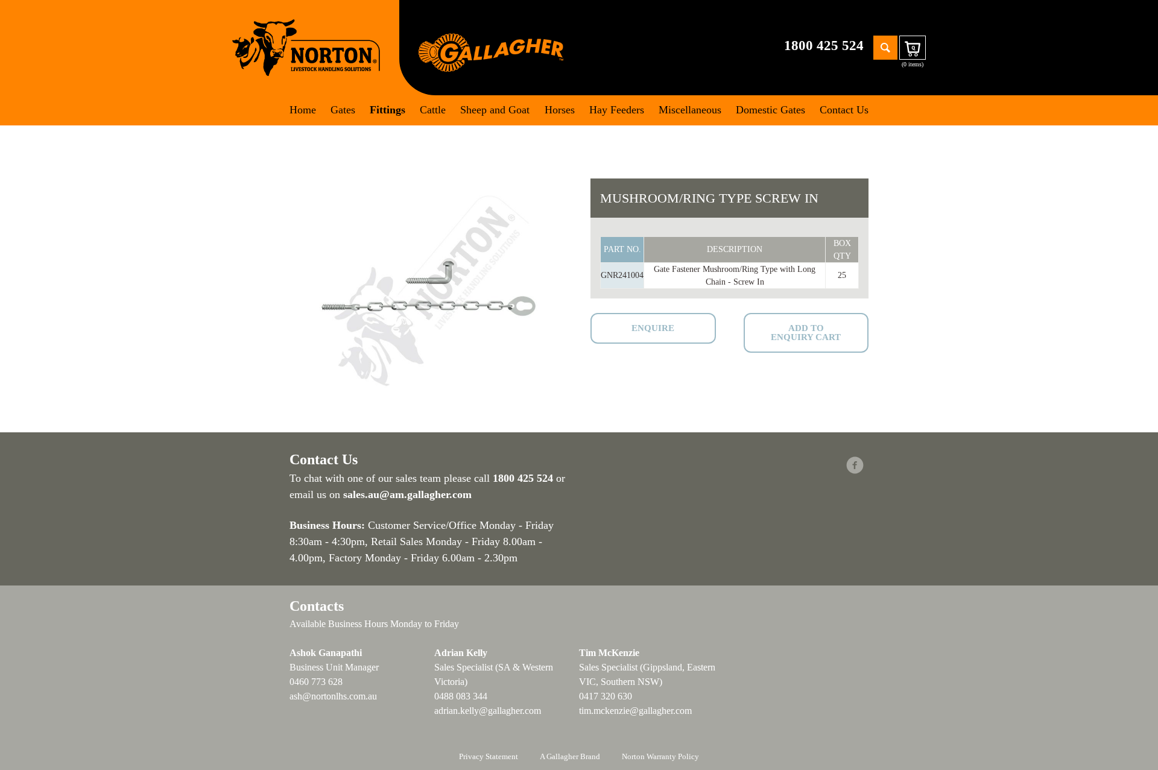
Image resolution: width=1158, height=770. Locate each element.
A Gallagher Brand (570, 756)
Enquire (652, 328)
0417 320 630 (605, 696)
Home (303, 110)
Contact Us (844, 110)
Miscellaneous (690, 110)
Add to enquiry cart (806, 332)
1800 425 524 (824, 45)
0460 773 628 (316, 682)
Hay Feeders (616, 110)
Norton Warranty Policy (660, 756)
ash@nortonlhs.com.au (333, 696)
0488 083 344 (460, 696)
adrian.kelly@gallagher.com (487, 710)
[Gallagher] (491, 51)
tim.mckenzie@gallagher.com (635, 710)
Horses (560, 110)
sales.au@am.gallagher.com (407, 494)
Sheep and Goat (495, 110)
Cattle (433, 110)
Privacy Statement (488, 756)
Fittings (387, 110)
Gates (343, 110)
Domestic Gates (770, 110)
